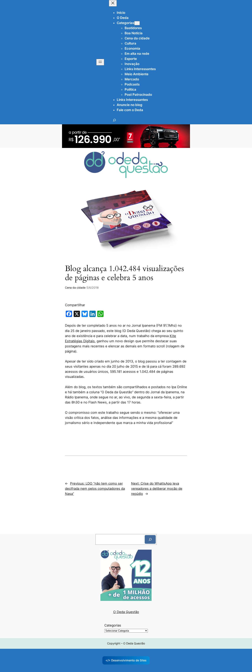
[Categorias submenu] (137, 23)
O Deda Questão (126, 612)
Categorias (112, 625)
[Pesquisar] (150, 539)
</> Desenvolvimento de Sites (126, 660)
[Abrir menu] (100, 62)
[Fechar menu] (113, 3)
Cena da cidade (75, 287)
